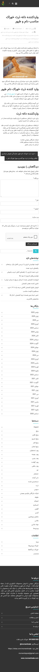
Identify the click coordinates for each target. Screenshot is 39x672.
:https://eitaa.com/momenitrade (20, 649)
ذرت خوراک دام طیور (23, 35)
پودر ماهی (35, 466)
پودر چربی (35, 458)
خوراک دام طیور (18, 32)
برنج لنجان (35, 446)
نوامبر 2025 (34, 312)
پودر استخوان (34, 450)
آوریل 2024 (34, 359)
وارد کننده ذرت (14, 35)
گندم (36, 513)
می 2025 (35, 320)
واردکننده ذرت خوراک (21, 39)
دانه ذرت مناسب (34, 35)
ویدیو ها (35, 528)
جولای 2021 (34, 386)
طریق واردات (11, 94)
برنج (37, 431)
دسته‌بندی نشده (33, 482)
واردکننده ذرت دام (10, 39)
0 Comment (18, 29)
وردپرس (35, 553)
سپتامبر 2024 (34, 339)
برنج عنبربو (35, 439)
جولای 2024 (34, 347)
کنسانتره (35, 505)
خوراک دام (25, 32)
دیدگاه (35, 178)
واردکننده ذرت (31, 39)
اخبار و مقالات (33, 617)
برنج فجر (35, 443)
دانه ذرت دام (4, 32)
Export (36, 427)
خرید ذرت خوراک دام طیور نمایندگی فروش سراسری (19, 154)
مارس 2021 (34, 402)
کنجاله (36, 501)
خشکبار (36, 474)
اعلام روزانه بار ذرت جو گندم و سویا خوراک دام (21, 158)
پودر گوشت (34, 462)
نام (37, 200)
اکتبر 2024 (35, 336)
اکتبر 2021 (35, 378)
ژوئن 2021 (35, 390)
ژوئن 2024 (35, 351)
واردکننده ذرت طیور (33, 42)
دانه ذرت (11, 32)
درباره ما (35, 626)
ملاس (36, 520)
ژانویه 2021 (34, 410)
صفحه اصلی (34, 613)
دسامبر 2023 (34, 375)
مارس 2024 (34, 363)
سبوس (36, 489)
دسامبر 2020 (34, 414)
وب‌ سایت (35, 217)
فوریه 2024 (34, 367)
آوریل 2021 (34, 398)
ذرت (33, 32)
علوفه (36, 497)
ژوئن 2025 (35, 316)
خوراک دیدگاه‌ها (33, 549)
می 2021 (35, 394)
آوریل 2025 (34, 324)
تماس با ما (35, 622)
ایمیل (36, 209)
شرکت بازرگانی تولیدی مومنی (29, 493)
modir (7, 29)
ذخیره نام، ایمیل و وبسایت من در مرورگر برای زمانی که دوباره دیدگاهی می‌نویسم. (20, 227)
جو (37, 470)
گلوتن (36, 509)
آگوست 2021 (34, 382)
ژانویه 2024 (34, 371)
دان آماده (35, 478)
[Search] (35, 251)
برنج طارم (35, 435)
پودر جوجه (35, 454)
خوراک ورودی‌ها (33, 546)
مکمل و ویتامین (33, 517)
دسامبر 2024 (34, 328)
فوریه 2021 (34, 406)
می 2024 (35, 355)
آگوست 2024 (34, 343)
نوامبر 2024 (34, 332)
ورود (37, 542)
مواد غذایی (34, 524)
